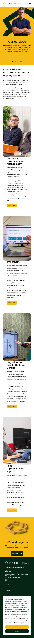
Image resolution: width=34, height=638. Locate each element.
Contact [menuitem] (7, 590)
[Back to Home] (13, 3)
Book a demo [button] (17, 61)
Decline (17, 631)
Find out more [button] (11, 205)
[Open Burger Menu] (30, 3)
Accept (17, 627)
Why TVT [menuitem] (7, 588)
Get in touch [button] (17, 553)
